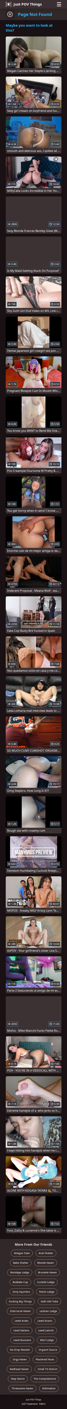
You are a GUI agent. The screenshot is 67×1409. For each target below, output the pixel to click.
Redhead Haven (19, 1369)
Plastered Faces (45, 1359)
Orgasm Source (48, 1349)
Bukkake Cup (20, 1282)
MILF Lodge (47, 1340)
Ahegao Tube (22, 1253)
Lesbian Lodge (48, 1311)
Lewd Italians (21, 1330)
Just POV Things (28, 4)
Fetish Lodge (46, 1291)
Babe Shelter (20, 1262)
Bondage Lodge (19, 1272)
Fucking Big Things (20, 1301)
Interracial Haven (20, 1311)
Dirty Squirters (21, 1291)
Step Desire (18, 1378)
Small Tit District (47, 1369)
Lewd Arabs (22, 1320)
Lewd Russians (22, 1340)
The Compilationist (45, 1378)
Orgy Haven (20, 1359)
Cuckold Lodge (45, 1282)
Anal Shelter (46, 1253)
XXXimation (49, 1388)
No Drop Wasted (20, 1349)
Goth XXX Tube (49, 1301)
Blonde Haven (45, 1262)
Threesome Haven (22, 1388)
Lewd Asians (45, 1320)
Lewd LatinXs (46, 1330)
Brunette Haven (47, 1272)
